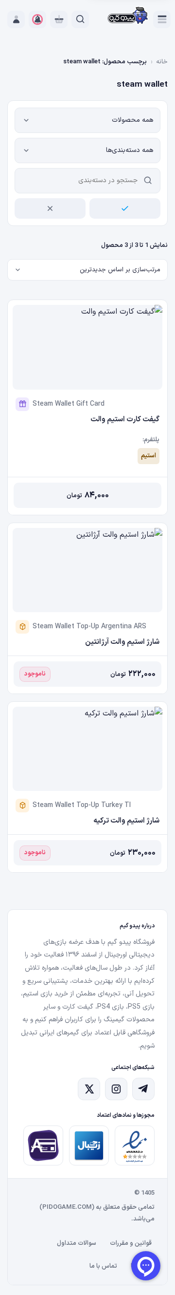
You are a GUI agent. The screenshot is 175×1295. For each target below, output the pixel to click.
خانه (162, 62)
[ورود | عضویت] (16, 19)
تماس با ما (103, 1266)
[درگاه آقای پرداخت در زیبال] (43, 1145)
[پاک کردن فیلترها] (50, 208)
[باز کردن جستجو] (80, 19)
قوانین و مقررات (131, 1243)
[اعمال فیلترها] (124, 208)
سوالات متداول (76, 1243)
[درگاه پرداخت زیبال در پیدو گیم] (89, 1145)
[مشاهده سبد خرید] (59, 19)
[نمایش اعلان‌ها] (37, 19)
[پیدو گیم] (128, 16)
